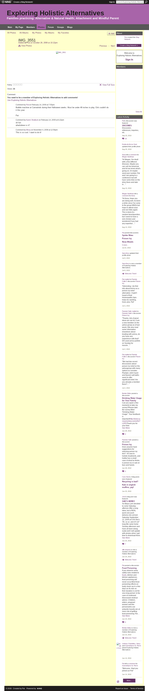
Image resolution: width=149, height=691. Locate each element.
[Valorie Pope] (136, 81)
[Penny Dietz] (136, 105)
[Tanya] (128, 89)
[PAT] (120, 89)
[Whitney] (120, 97)
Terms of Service (136, 688)
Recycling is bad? (130, 481)
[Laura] (136, 73)
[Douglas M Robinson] (128, 105)
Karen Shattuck (32, 120)
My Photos (36, 33)
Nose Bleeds (127, 242)
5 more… (125, 245)
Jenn (124, 497)
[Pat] (12, 46)
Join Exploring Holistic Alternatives (22, 100)
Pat (28, 43)
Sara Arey (125, 253)
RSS (118, 681)
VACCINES (127, 125)
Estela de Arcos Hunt (129, 144)
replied (127, 279)
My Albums (49, 33)
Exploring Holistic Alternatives (55, 13)
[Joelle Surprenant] (128, 81)
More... (129, 680)
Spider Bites (127, 235)
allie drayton (126, 549)
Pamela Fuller (127, 311)
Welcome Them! (130, 273)
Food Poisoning (129, 568)
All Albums (24, 33)
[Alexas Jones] (136, 89)
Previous (103, 46)
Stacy (138, 643)
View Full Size (108, 85)
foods (124, 575)
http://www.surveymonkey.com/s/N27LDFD (131, 421)
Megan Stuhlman (128, 157)
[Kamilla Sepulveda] (128, 97)
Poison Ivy (127, 238)
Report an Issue (122, 688)
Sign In (112, 2)
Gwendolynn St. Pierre (133, 645)
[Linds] (120, 73)
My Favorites (63, 33)
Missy (28, 130)
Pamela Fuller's (127, 313)
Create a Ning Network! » (129, 45)
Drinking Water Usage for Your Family (132, 399)
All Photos (11, 33)
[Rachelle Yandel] (120, 105)
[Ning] (6, 2)
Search (146, 2)
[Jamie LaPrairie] (136, 97)
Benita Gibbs (126, 393)
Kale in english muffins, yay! (129, 486)
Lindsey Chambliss (128, 643)
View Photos (26, 46)
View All (139, 112)
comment (133, 155)
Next (113, 46)
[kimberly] (128, 73)
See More (126, 428)
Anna (124, 155)
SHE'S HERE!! (128, 501)
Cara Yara (125, 477)
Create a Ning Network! (23, 2)
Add (112, 33)
